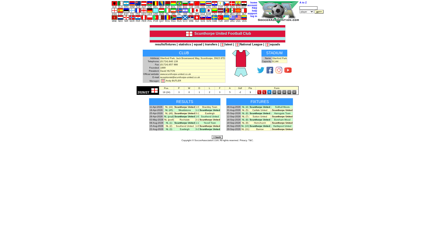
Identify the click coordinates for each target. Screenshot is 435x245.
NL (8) (245, 119)
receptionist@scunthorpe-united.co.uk (180, 77)
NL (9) (245, 123)
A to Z (303, 2)
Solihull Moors (282, 107)
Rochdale (185, 119)
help (254, 10)
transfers (211, 44)
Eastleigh (210, 113)
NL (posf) (169, 119)
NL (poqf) (169, 116)
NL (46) (169, 113)
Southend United (210, 116)
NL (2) (169, 126)
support (252, 13)
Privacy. (244, 140)
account (252, 5)
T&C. (251, 140)
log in (253, 16)
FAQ (254, 8)
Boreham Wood (282, 119)
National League (251, 44)
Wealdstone (185, 110)
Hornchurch (260, 123)
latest (228, 44)
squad (198, 44)
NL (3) (169, 129)
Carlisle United (259, 110)
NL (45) (169, 110)
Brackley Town (209, 107)
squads (275, 44)
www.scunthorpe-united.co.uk (175, 74)
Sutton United (260, 116)
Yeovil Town (210, 123)
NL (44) (169, 107)
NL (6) (245, 113)
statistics (185, 44)
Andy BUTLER (173, 80)
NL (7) (245, 116)
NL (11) (245, 129)
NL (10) (245, 126)
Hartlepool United (282, 126)
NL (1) (169, 123)
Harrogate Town (282, 113)
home (253, 2)
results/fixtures (165, 44)
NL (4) (245, 107)
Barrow (259, 129)
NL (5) (245, 110)
